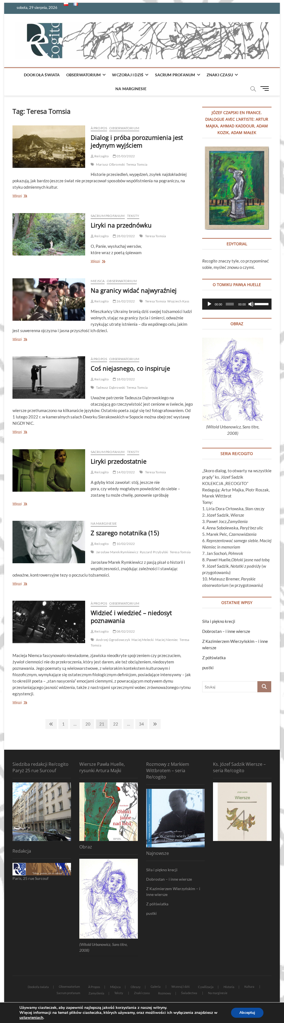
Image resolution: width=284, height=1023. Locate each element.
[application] (237, 304)
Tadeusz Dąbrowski (110, 387)
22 (117, 723)
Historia (229, 987)
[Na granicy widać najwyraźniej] (48, 299)
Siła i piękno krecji (218, 621)
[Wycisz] (251, 304)
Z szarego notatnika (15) (125, 533)
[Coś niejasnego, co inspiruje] (48, 377)
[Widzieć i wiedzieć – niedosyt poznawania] (48, 622)
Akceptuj (247, 1012)
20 (89, 723)
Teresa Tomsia (136, 164)
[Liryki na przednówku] (48, 234)
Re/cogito (101, 156)
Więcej (26, 196)
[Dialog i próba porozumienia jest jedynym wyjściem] (48, 146)
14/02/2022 (125, 472)
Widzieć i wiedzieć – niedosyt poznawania (131, 616)
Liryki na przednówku (121, 225)
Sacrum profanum (175, 74)
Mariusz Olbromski (110, 164)
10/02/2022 (125, 544)
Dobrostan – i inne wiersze (226, 631)
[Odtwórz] (209, 304)
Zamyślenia (96, 993)
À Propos (99, 128)
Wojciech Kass (178, 301)
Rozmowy (164, 993)
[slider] (262, 304)
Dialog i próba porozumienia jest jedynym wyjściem (137, 141)
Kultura (249, 986)
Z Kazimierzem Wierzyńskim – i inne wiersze (173, 891)
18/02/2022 (125, 379)
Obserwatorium (83, 74)
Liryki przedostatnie (118, 461)
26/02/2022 (125, 301)
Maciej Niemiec (166, 640)
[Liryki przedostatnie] (48, 470)
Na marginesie (130, 88)
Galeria (156, 986)
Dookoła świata (42, 74)
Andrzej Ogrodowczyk (113, 640)
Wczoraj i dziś (127, 74)
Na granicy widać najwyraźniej (134, 290)
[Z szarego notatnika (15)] (48, 542)
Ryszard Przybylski (154, 552)
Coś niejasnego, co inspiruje (130, 368)
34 (143, 723)
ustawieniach (31, 1017)
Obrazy (136, 987)
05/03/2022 (125, 156)
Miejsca (98, 281)
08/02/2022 (125, 631)
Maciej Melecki (142, 640)
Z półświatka (214, 657)
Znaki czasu (220, 74)
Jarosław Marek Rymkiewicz (117, 552)
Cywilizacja (206, 987)
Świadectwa (189, 993)
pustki (208, 667)
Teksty (133, 216)
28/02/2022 (125, 236)
